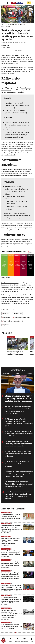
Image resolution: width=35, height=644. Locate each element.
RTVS (4, 46)
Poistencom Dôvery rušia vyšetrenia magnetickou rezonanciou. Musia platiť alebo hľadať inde (19, 433)
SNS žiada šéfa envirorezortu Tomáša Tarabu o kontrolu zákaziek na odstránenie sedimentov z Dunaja (10, 541)
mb (8, 46)
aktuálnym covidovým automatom (12, 69)
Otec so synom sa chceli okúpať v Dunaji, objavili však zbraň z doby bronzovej (17, 464)
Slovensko (10, 337)
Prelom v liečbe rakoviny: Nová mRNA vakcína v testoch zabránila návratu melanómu (19, 453)
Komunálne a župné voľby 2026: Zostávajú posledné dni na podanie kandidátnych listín (11, 516)
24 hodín (6, 373)
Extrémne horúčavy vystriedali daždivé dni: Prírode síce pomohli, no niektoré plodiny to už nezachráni (11, 528)
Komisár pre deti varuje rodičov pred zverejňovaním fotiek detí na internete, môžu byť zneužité (11, 587)
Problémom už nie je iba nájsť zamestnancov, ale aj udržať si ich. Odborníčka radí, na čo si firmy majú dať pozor (19, 422)
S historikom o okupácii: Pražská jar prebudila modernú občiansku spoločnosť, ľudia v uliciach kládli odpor (11, 600)
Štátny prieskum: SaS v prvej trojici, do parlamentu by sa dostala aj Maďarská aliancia (18, 398)
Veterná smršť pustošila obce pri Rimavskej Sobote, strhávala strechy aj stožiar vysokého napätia (18, 484)
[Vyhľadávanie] (3, 3)
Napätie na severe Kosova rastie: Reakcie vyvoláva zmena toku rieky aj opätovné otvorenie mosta (18, 443)
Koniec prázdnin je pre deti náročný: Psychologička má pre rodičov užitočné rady (11, 626)
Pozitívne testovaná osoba (9, 283)
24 (28, 2)
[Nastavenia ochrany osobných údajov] (3, 641)
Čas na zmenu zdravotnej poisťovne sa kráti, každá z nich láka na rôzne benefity (10, 563)
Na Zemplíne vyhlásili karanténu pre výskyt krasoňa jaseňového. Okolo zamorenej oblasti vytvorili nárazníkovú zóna (18, 410)
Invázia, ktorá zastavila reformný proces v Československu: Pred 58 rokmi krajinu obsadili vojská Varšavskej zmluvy (11, 613)
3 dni (17, 373)
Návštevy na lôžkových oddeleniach (13, 169)
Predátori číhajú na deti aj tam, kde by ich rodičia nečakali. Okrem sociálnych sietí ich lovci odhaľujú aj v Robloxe (11, 575)
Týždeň (29, 373)
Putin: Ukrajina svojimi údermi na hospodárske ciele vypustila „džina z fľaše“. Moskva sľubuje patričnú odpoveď (18, 495)
